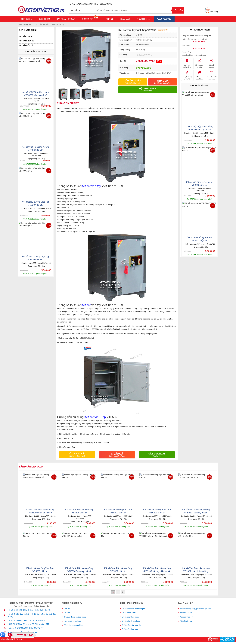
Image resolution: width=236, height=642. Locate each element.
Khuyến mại (88, 19)
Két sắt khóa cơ (26, 41)
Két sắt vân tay (26, 36)
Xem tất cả (75, 10)
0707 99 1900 (25, 635)
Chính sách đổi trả (129, 613)
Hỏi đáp (67, 613)
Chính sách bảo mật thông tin (133, 609)
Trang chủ (26, 19)
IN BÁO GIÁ (162, 82)
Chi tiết (27, 108)
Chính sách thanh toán (131, 621)
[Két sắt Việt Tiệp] (41, 8)
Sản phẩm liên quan (31, 467)
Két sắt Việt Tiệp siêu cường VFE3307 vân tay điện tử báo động (157, 571)
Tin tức (109, 19)
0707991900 (165, 19)
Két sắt (86, 305)
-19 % (159, 61)
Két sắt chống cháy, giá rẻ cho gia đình (195, 609)
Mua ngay (44, 108)
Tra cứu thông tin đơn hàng (75, 617)
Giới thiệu (44, 19)
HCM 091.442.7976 (36, 628)
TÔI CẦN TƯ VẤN (132, 81)
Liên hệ (67, 609)
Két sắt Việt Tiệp (95, 417)
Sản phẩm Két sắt (66, 19)
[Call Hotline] (10, 635)
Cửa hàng (125, 19)
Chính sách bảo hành (130, 617)
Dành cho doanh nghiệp (73, 625)
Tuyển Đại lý (143, 19)
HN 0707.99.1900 (21, 628)
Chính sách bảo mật (130, 629)
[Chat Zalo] (2, 634)
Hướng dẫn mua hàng (72, 621)
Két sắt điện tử (26, 45)
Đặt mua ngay (147, 89)
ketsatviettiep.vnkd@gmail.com (26, 632)
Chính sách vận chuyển (131, 625)
